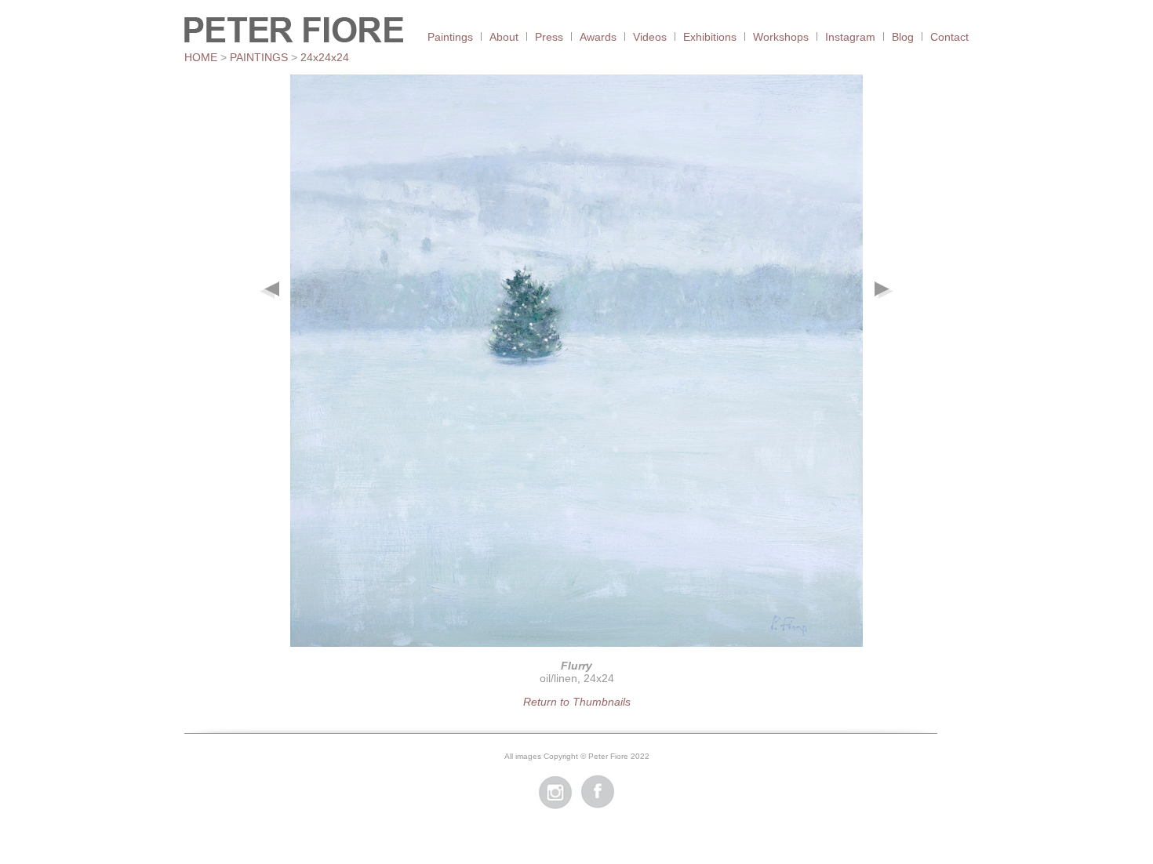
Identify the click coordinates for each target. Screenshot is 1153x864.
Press (549, 37)
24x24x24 (324, 57)
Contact (949, 37)
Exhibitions (710, 37)
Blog (903, 37)
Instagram (850, 37)
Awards (598, 37)
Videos (650, 37)
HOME (200, 57)
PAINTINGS (259, 57)
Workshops (781, 37)
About (503, 37)
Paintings (450, 37)
